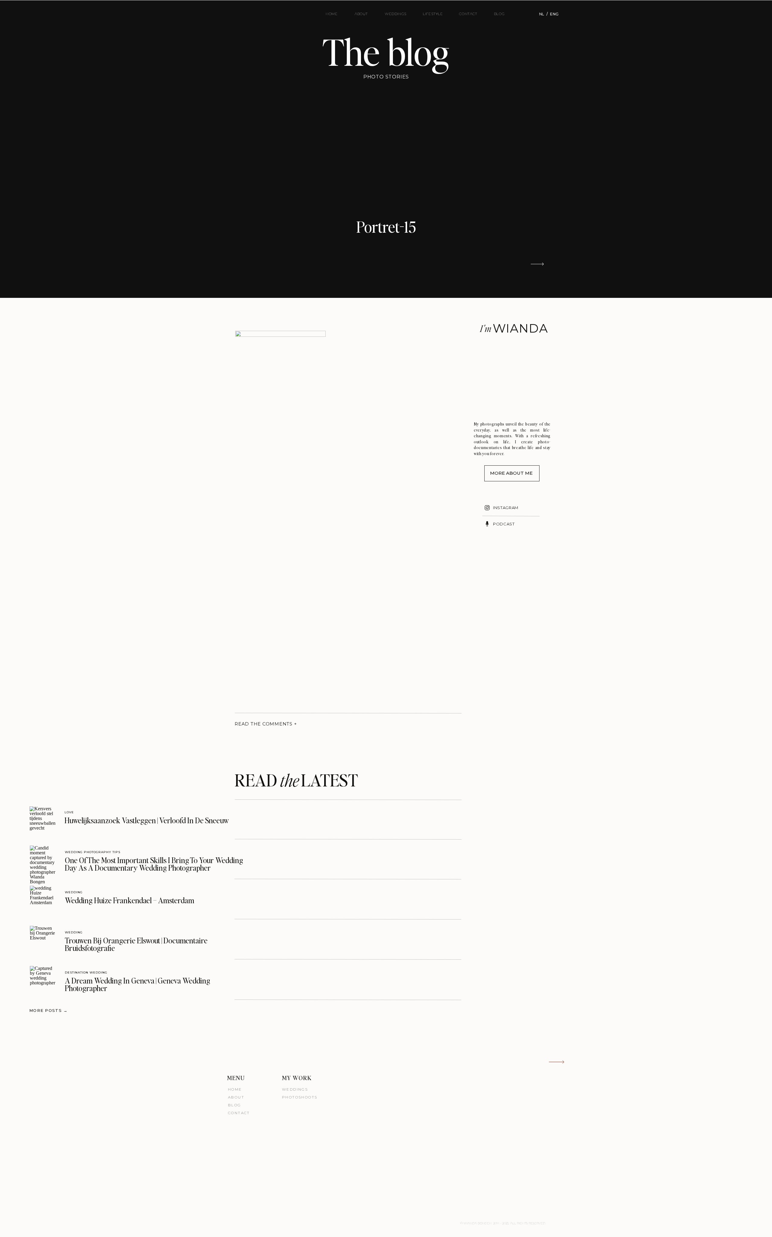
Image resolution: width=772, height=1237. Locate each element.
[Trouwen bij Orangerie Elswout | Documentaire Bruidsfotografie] (43, 939)
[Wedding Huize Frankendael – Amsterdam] (43, 899)
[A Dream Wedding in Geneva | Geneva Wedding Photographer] (43, 979)
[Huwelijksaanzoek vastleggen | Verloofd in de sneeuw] (43, 819)
